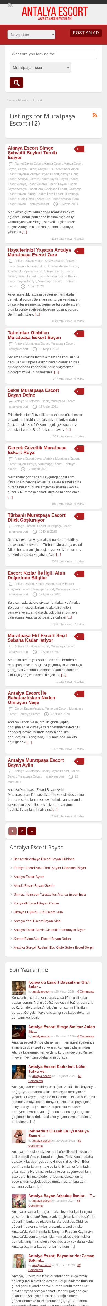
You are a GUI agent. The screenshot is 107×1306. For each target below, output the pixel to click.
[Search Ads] (16, 82)
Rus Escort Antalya (58, 198)
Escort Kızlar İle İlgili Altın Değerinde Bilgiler (36, 575)
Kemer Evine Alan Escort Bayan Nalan (42, 939)
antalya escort (39, 203)
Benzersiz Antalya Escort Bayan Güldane (44, 859)
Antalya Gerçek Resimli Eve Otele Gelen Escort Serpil (54, 948)
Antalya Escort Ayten (29, 877)
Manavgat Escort (42, 589)
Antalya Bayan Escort (44, 174)
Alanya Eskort (27, 169)
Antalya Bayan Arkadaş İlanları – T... (61, 1195)
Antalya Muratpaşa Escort (25, 271)
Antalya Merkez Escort (63, 266)
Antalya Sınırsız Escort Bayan (38, 179)
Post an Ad (86, 32)
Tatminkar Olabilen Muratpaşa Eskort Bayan (34, 335)
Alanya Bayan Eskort (29, 163)
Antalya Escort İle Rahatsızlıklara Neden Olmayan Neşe (31, 697)
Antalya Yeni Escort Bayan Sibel (37, 921)
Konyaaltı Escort (19, 589)
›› (32, 831)
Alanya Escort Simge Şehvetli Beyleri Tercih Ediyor (32, 152)
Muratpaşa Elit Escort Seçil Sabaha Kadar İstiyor (37, 638)
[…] (24, 232)
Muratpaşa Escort (50, 281)
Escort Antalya (37, 184)
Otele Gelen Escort (31, 198)
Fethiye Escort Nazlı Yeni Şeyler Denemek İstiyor (50, 868)
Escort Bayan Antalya (22, 281)
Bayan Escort (69, 179)
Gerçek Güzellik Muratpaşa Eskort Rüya (37, 450)
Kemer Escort (45, 583)
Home (11, 100)
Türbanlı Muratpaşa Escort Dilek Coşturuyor (37, 518)
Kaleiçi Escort (36, 193)
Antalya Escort (54, 260)
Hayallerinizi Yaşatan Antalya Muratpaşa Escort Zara (39, 252)
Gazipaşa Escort (55, 189)
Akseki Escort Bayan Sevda (34, 886)
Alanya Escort (53, 163)
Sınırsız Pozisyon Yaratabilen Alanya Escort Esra (50, 894)
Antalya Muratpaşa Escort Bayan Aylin (36, 763)
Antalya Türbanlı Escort (30, 526)
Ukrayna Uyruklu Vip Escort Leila (38, 912)
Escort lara (35, 189)
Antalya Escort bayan (29, 458)
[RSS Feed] (10, 4)
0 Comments (85, 991)
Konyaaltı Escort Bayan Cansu (36, 903)
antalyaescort (55, 776)
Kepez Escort (65, 583)
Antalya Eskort (36, 266)
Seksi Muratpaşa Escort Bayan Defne (33, 393)
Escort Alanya (17, 184)
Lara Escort (55, 193)
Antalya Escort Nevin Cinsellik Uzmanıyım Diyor (49, 930)
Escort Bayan (58, 184)
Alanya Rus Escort (50, 169)
